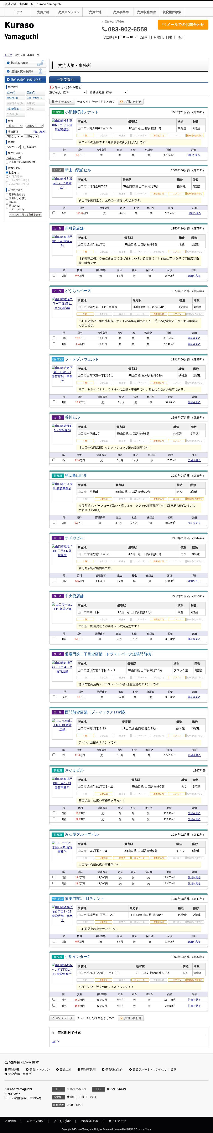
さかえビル (74, 770)
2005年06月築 (180, 170)
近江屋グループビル (82, 834)
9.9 (77, 275)
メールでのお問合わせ (185, 24)
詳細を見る (194, 155)
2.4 (78, 344)
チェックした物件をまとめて (96, 101)
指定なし (14, 172)
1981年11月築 (180, 538)
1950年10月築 (180, 228)
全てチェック (64, 101)
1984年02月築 (180, 834)
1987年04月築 (180, 475)
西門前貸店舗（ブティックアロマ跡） (97, 712)
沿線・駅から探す (25, 71)
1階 (12, 202)
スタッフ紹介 (35, 1121)
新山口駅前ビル (78, 170)
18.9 (77, 338)
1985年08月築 (180, 898)
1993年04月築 (180, 957)
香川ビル (72, 417)
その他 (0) (12, 114)
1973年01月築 (180, 291)
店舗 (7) (31, 92)
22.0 (78, 819)
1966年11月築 (180, 596)
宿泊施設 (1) (13, 108)
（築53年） (198, 291)
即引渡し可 (17, 198)
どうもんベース (78, 291)
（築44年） (198, 538)
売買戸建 (43, 12)
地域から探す (25, 62)
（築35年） (198, 359)
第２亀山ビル (76, 475)
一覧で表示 (64, 79)
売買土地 (95, 12)
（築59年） (198, 596)
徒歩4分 (156, 128)
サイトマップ (117, 1121)
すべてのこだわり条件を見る (25, 214)
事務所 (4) (12, 97)
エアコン (16, 209)
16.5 (77, 1005)
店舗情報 (10, 1121)
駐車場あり (17, 194)
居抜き (14, 205)
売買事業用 (121, 12)
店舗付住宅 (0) (15, 103)
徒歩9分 (152, 850)
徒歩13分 (156, 670)
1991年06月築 (180, 359)
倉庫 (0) (31, 103)
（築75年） (198, 228)
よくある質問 (62, 1121)
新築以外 (32, 147)
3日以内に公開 (19, 180)
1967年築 (199, 770)
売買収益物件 (146, 12)
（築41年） (198, 898)
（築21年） (198, 170)
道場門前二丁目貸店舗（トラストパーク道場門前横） (110, 654)
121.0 (79, 213)
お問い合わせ (132, 101)
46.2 (77, 999)
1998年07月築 (180, 417)
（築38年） (198, 112)
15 (51, 87)
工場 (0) (31, 108)
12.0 (77, 460)
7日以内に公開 (19, 183)
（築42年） (198, 834)
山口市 (55, 1041)
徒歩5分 (153, 186)
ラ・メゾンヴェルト (82, 359)
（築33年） (198, 957)
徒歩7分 (159, 786)
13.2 (77, 402)
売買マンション (69, 12)
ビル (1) (11, 92)
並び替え (55, 92)
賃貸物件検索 (172, 12)
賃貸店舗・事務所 (19, 1074)
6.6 (77, 581)
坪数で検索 (39, 131)
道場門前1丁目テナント (84, 898)
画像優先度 (97, 92)
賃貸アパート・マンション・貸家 (154, 1069)
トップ (17, 12)
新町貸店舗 (74, 228)
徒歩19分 (144, 491)
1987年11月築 (180, 112)
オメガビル (74, 538)
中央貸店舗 (74, 596)
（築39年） (198, 475)
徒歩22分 (157, 375)
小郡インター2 (77, 957)
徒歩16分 (146, 612)
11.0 (77, 755)
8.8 (77, 155)
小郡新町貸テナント (82, 112)
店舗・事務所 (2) (34, 97)
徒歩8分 (152, 244)
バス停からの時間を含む (22, 162)
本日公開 (15, 176)
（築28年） (198, 417)
